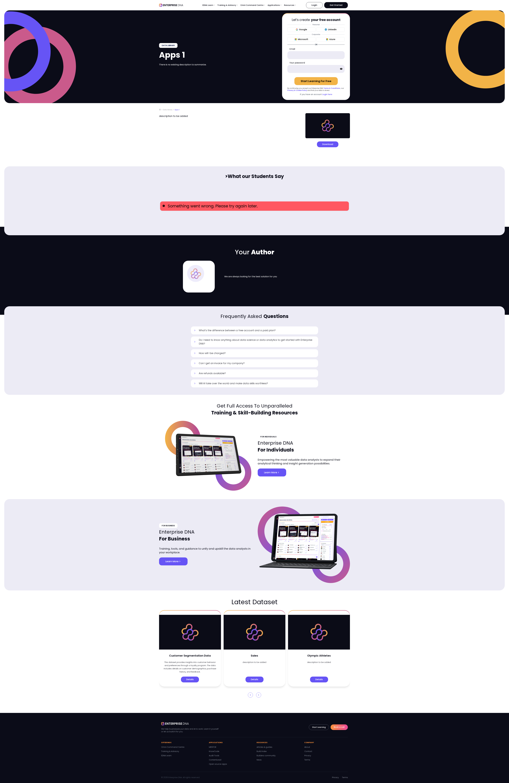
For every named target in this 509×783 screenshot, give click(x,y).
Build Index (262, 751)
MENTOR (212, 747)
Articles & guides (264, 747)
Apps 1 (177, 110)
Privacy (307, 755)
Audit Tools (214, 755)
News (259, 759)
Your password (297, 62)
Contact (308, 751)
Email (292, 48)
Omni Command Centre (172, 747)
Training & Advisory (170, 751)
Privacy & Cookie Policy (297, 90)
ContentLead (215, 759)
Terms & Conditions (331, 88)
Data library (167, 110)
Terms (307, 759)
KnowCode (214, 751)
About (307, 747)
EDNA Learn (166, 755)
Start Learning (319, 727)
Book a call (339, 727)
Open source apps (218, 764)
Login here (327, 94)
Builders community (266, 755)
